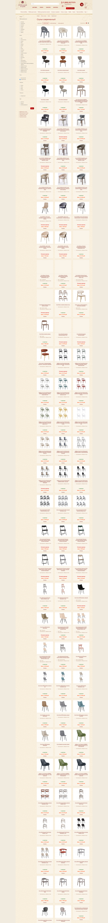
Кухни (74, 11)
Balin (22, 42)
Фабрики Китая (23, 67)
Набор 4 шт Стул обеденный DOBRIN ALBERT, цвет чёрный (81, 481)
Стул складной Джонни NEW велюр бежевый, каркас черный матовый (81, 569)
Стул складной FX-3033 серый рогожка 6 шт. (63, 510)
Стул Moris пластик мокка (44, 334)
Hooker (22, 51)
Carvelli (22, 44)
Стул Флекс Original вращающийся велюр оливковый (63, 276)
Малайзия (22, 29)
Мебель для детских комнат (44, 11)
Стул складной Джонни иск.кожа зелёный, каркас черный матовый (81, 540)
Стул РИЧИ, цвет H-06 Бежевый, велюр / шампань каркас (45, 217)
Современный (23, 79)
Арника (22, 56)
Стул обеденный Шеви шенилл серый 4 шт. (63, 803)
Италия (22, 26)
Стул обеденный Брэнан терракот (81, 657)
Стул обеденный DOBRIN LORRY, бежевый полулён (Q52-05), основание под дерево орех (81, 101)
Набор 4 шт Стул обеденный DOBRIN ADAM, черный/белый (81, 452)
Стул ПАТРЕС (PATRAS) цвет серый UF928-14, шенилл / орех (81, 129)
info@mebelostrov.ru (68, 4)
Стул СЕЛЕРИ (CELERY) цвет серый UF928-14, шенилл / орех (81, 188)
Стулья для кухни (23, 116)
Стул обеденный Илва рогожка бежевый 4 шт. (45, 862)
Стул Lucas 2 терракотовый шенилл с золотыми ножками (44, 364)
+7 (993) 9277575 (68, 2)
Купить (44, 52)
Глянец (22, 89)
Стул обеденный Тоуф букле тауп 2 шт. (81, 803)
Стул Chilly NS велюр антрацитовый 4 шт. (63, 334)
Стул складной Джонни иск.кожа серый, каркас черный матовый (63, 540)
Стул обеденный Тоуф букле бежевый (81, 891)
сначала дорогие (61, 23)
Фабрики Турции (24, 71)
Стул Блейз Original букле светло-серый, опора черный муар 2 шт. (81, 276)
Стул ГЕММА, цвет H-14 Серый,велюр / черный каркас (63, 217)
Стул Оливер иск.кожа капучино (45, 715)
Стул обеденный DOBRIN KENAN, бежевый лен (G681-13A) (81, 42)
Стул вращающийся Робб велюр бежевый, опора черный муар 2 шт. (45, 657)
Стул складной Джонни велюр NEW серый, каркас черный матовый (63, 569)
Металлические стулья (24, 113)
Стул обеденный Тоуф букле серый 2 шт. (45, 833)
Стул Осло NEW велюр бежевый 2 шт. (81, 686)
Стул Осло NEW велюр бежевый (45, 745)
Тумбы (69, 11)
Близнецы (22, 57)
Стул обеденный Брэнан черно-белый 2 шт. (45, 598)
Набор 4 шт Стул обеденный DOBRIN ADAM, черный (63, 481)
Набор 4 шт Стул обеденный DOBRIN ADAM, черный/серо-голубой (63, 452)
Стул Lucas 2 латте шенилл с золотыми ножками (81, 305)
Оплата (41, 7)
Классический (23, 78)
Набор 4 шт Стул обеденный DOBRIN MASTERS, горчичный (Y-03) (63, 423)
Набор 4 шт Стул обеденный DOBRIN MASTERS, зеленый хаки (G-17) (45, 423)
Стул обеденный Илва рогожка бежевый (63, 920)
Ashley (22, 41)
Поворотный (23, 95)
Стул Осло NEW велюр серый (63, 715)
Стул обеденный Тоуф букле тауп (45, 891)
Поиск (32, 108)
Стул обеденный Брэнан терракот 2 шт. (63, 598)
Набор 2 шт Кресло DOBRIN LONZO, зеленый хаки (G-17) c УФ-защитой (63, 774)
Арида (22, 54)
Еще (86, 11)
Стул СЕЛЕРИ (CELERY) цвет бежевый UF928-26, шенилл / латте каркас (63, 188)
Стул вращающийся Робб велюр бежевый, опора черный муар (63, 628)
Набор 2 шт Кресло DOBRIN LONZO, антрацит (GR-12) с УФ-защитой (81, 774)
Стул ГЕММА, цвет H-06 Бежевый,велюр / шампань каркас (45, 247)
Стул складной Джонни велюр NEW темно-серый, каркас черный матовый (45, 569)
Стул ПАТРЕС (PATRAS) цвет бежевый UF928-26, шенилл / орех (63, 159)
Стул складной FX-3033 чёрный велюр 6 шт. (45, 510)
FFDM (22, 48)
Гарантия (48, 7)
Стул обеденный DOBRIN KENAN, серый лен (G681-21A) (45, 41)
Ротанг (22, 85)
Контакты (55, 7)
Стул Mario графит (45, 99)
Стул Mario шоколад (45, 70)
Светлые (22, 101)
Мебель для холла (32, 11)
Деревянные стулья (23, 111)
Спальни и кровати (55, 11)
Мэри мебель (23, 60)
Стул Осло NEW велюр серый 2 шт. (45, 686)
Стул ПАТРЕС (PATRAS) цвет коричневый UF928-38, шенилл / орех (45, 159)
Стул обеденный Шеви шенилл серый (81, 862)
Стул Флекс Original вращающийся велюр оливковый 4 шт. (81, 247)
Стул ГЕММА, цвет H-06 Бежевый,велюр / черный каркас (63, 247)
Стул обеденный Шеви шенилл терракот (63, 862)
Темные (22, 103)
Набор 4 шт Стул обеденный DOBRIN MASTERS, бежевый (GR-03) (45, 452)
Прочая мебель (80, 11)
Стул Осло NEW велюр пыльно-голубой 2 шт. (63, 686)
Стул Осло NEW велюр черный (81, 597)
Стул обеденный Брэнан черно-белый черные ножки (63, 657)
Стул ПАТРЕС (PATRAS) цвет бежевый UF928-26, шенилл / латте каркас (63, 129)
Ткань (22, 86)
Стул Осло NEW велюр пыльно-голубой (81, 715)
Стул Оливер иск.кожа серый (63, 744)
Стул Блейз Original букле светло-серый (44, 305)
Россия (22, 30)
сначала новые (45, 23)
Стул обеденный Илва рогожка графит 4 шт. (81, 833)
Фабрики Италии (24, 66)
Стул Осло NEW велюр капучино (45, 627)
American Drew (23, 39)
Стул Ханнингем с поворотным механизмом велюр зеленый (81, 920)
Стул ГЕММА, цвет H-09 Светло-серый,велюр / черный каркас (81, 217)
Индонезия (23, 23)
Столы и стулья (64, 11)
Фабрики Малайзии (24, 68)
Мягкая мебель (24, 11)
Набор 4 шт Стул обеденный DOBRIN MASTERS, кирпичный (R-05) (81, 393)
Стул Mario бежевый (63, 99)
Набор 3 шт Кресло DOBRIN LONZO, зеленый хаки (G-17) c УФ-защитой (81, 745)
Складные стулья (23, 115)
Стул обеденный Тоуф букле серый (63, 891)
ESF (21, 47)
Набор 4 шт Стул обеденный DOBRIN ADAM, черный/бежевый (45, 481)
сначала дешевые (53, 23)
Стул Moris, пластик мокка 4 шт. (63, 304)
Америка (22, 21)
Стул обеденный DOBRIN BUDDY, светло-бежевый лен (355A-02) (63, 42)
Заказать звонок (70, 8)
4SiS (21, 38)
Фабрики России (24, 70)
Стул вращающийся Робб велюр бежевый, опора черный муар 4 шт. (81, 628)
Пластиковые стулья (23, 114)
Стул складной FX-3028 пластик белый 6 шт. (81, 510)
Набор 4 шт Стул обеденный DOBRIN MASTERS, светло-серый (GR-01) (45, 393)
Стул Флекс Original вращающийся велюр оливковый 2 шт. (45, 276)
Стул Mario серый (81, 70)
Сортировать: (39, 23)
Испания (22, 24)
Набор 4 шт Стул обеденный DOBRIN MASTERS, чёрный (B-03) (63, 364)
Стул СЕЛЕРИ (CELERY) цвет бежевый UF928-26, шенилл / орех (44, 188)
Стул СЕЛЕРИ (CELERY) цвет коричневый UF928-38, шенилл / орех (81, 159)
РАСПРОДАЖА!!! (24, 61)
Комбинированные (24, 104)
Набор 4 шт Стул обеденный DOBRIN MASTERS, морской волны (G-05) (63, 393)
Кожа (22, 88)
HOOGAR (22, 50)
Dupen (22, 45)
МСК (21, 58)
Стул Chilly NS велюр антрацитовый (81, 334)
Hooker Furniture (24, 53)
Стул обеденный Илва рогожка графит (45, 920)
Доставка (34, 7)
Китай (22, 27)
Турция (22, 32)
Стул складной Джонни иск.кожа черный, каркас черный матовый (44, 540)
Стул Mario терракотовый (63, 70)
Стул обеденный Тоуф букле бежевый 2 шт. (63, 833)
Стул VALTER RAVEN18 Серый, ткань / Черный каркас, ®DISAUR (44, 129)
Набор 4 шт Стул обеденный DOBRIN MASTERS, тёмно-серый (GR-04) (81, 364)
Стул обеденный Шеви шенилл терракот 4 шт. (45, 803)
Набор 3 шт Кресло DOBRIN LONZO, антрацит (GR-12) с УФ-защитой (45, 774)
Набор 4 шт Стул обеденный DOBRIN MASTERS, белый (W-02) (81, 423)
